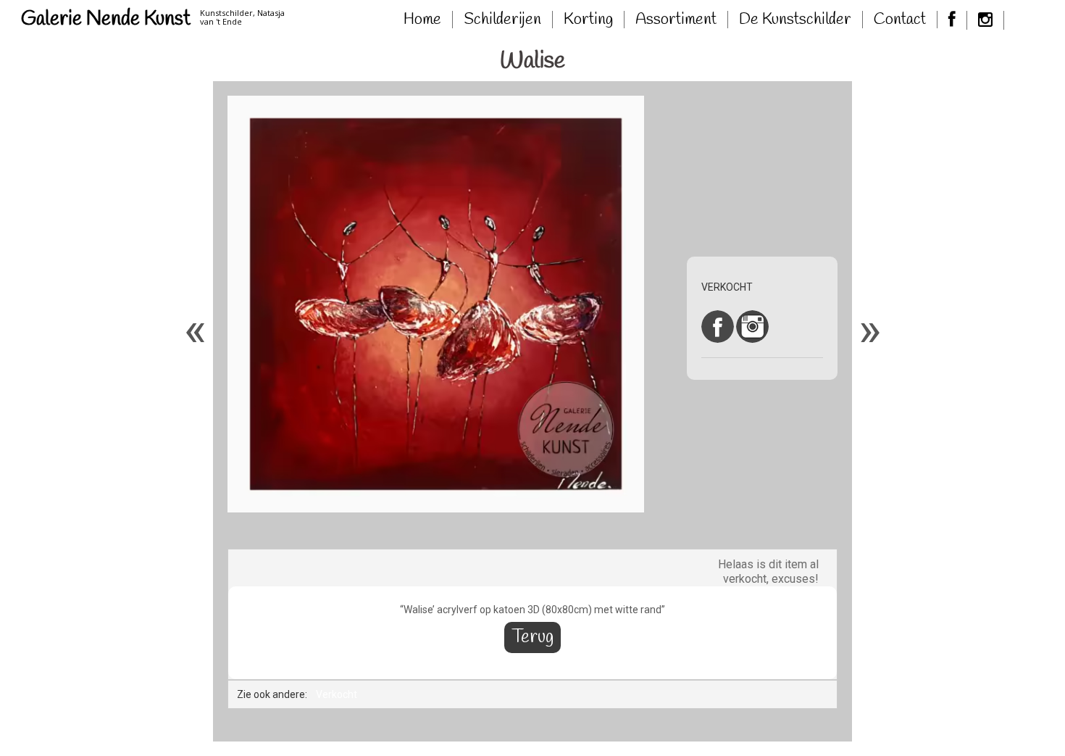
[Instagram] (985, 20)
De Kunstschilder (795, 19)
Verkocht (336, 694)
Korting (588, 19)
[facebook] (952, 20)
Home (422, 19)
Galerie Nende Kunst (106, 19)
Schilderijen (502, 19)
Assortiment (676, 19)
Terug (532, 637)
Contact (900, 19)
